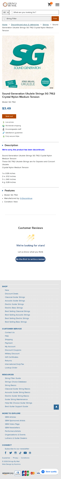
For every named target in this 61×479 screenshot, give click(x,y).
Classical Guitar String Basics (17, 389)
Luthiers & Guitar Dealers (16, 438)
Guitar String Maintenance (16, 399)
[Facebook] (6, 453)
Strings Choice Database (16, 382)
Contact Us (10, 332)
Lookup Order (11, 368)
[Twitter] (11, 453)
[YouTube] (25, 453)
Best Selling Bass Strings (16, 322)
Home (4, 25)
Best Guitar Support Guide (16, 407)
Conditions (25, 458)
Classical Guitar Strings (15, 297)
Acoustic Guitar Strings (15, 301)
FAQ (7, 336)
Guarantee (6, 458)
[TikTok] (20, 453)
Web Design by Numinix (11, 464)
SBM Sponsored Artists (15, 421)
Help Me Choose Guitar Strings (18, 403)
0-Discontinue (26, 198)
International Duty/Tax (14, 364)
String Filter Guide (13, 378)
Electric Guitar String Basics (17, 396)
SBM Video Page (12, 424)
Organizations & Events (15, 435)
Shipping (9, 340)
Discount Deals (11, 294)
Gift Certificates (11, 357)
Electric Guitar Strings (14, 304)
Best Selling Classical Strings (17, 311)
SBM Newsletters (12, 428)
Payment (8, 343)
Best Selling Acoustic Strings (17, 315)
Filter (55, 18)
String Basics (10, 385)
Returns (8, 361)
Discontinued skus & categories (25, 25)
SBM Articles (10, 417)
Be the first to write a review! (30, 259)
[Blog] (30, 453)
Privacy (15, 458)
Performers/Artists (13, 431)
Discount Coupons (13, 350)
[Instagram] (15, 453)
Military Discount (12, 354)
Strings (46, 25)
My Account (10, 347)
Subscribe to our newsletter (17, 449)
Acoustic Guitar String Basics (17, 392)
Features (10, 190)
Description (11, 145)
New (7, 290)
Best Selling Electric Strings (17, 318)
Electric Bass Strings (14, 308)
